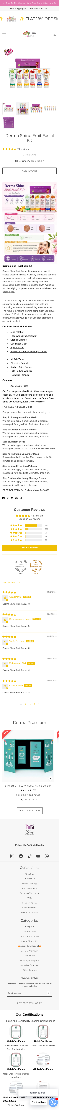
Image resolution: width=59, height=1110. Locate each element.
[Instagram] (12, 856)
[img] (9, 592)
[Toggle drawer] (4, 34)
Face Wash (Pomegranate (23, 336)
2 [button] (25, 704)
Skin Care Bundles (29, 936)
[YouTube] (38, 856)
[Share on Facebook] (3, 498)
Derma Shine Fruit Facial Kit (29, 138)
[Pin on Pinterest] (12, 498)
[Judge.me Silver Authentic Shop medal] (21, 566)
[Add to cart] (50, 778)
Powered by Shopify (29, 1003)
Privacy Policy (29, 903)
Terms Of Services (29, 893)
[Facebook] (21, 856)
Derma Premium (29, 722)
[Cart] (55, 34)
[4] (37, 799)
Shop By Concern (29, 965)
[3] (33, 799)
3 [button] (30, 704)
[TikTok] (30, 856)
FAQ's (29, 898)
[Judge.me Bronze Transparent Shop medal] (36, 566)
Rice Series (29, 955)
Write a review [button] (30, 547)
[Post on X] (8, 498)
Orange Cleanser (18, 339)
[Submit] (48, 993)
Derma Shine (29, 155)
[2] (29, 799)
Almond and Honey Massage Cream (28, 351)
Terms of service (29, 912)
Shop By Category (29, 960)
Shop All (29, 927)
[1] (26, 799)
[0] (22, 799)
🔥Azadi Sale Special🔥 (29, 946)
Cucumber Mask (18, 343)
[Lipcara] (29, 34)
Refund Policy (29, 888)
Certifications (29, 907)
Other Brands (30, 970)
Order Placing (29, 883)
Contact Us (29, 879)
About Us (29, 874)
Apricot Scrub (17, 347)
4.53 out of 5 (37, 515)
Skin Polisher (16, 332)
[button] (9, 149)
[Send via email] (16, 498)
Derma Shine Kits (29, 941)
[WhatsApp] (47, 856)
